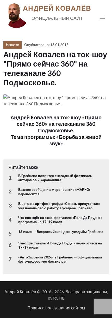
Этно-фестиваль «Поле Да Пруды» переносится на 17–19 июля (60, 245)
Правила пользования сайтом (56, 307)
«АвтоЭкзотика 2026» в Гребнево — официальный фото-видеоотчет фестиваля (60, 259)
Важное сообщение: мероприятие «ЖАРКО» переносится (54, 191)
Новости (12, 45)
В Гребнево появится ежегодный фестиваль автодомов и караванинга (55, 178)
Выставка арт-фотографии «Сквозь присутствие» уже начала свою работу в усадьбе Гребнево (59, 206)
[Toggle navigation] (102, 16)
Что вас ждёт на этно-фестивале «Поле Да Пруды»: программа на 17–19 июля (60, 220)
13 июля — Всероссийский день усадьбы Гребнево (60, 232)
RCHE (58, 297)
